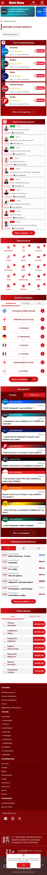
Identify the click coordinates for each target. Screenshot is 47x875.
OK (23, 865)
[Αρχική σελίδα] (1, 21)
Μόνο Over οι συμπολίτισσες (20, 130)
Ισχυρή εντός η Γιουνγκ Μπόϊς (20, 151)
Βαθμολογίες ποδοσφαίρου (11, 707)
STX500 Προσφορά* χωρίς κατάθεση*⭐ (18, 408)
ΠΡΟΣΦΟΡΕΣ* (6, 798)
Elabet (12, 72)
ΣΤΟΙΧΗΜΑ (5, 687)
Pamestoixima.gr (16, 84)
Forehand (6, 207)
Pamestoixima (6, 775)
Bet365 (4, 790)
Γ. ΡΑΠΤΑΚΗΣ (7, 228)
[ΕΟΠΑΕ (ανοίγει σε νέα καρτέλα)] (30, 851)
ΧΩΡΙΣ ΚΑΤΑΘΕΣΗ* (8, 803)
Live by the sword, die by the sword (22, 140)
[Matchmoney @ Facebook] (5, 818)
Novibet (13, 60)
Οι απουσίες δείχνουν (17, 161)
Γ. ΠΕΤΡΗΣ (6, 143)
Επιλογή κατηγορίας (10, 34)
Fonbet (13, 97)
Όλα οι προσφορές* (21, 533)
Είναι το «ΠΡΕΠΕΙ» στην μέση (19, 183)
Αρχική (4, 704)
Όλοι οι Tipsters (22, 233)
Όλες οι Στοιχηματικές (21, 112)
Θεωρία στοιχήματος (8, 696)
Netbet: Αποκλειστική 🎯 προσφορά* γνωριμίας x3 (22, 465)
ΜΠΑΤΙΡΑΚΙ (5, 717)
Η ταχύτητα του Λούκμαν (18, 193)
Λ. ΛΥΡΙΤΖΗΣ (7, 133)
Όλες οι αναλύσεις (21, 379)
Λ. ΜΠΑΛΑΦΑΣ (7, 196)
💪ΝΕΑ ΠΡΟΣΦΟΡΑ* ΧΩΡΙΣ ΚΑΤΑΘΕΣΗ (18, 525)
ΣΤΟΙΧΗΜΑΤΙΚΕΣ (7, 759)
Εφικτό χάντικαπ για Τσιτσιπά (20, 204)
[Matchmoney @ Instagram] (12, 818)
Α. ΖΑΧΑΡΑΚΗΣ (7, 218)
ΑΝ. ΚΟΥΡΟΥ (7, 186)
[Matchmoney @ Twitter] (19, 818)
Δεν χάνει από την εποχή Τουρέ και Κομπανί (25, 172)
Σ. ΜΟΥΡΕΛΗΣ (7, 154)
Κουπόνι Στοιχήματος (8, 700)
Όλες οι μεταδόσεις (22, 601)
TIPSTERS (5, 712)
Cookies (26, 861)
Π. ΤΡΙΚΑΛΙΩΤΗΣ (8, 164)
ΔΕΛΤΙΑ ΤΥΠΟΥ (6, 807)
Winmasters (5, 786)
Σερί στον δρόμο (16, 215)
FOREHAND (5, 755)
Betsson (4, 794)
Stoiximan (14, 47)
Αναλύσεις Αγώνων (8, 692)
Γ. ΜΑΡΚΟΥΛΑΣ (7, 175)
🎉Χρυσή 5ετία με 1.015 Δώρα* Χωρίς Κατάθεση (22, 452)
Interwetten (5, 783)
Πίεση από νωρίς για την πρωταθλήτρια (23, 225)
